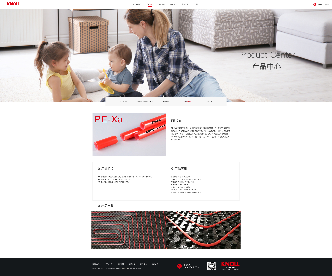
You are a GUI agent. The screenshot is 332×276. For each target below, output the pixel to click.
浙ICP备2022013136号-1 (136, 268)
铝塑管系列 (166, 102)
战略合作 (173, 4)
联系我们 (197, 4)
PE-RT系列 (123, 102)
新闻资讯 (185, 4)
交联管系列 (187, 102)
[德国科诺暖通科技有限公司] (13, 4)
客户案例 (162, 4)
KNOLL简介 (137, 4)
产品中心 (150, 4)
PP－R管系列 (208, 102)
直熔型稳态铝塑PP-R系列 (145, 102)
